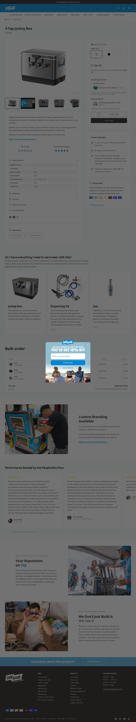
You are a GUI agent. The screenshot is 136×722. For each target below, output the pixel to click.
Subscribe (68, 363)
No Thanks (68, 368)
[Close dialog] (88, 344)
